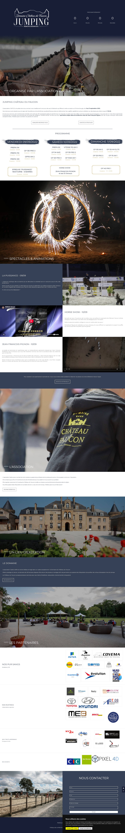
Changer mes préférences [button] (85, 828)
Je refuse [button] (75, 828)
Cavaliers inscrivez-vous (40, 122)
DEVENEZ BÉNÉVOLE (9, 489)
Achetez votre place (86, 122)
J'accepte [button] (69, 828)
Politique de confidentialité (57, 827)
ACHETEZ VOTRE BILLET (62, 381)
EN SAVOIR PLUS (8, 580)
